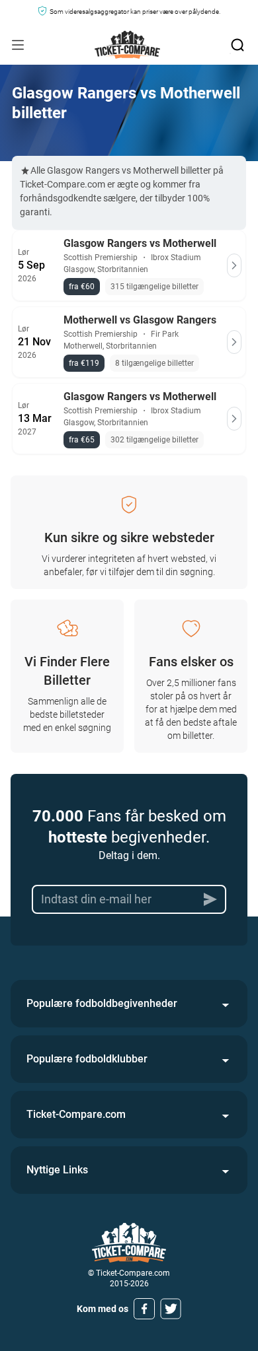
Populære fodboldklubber (87, 1059)
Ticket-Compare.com (76, 1114)
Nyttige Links (57, 1169)
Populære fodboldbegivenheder (101, 1003)
